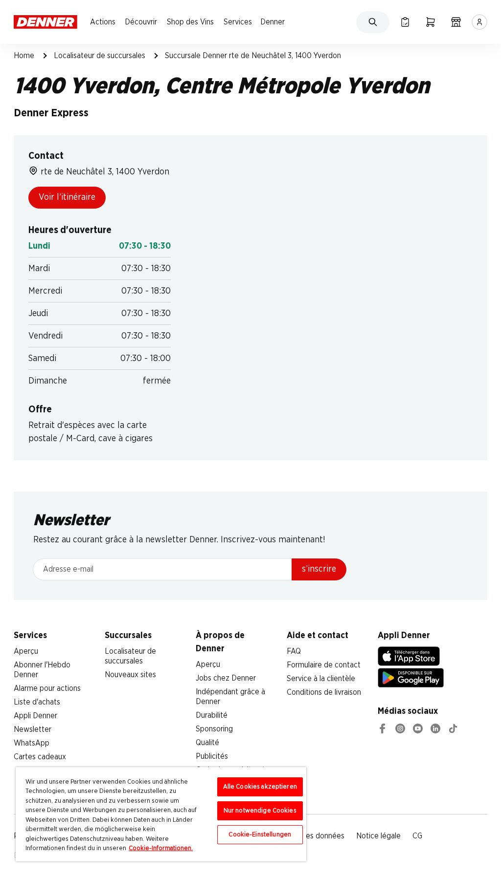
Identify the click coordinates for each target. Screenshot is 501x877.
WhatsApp (31, 743)
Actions (102, 22)
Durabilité (212, 715)
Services (238, 22)
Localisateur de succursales (99, 56)
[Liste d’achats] (405, 22)
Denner (272, 22)
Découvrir (141, 22)
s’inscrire (319, 569)
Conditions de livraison (324, 692)
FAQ (294, 651)
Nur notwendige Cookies (260, 811)
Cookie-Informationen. (161, 848)
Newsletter (32, 729)
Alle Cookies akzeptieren (260, 787)
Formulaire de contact (324, 665)
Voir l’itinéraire (67, 197)
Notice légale (378, 836)
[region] (161, 814)
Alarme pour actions (47, 688)
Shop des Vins (190, 22)
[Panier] (430, 22)
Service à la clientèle (321, 679)
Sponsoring (214, 729)
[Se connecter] (479, 22)
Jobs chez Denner (226, 678)
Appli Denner (35, 716)
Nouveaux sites (130, 675)
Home (24, 56)
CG (417, 836)
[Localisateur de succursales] (456, 22)
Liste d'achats (37, 702)
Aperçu (26, 651)
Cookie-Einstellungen (259, 835)
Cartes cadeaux (40, 757)
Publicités (212, 756)
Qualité (207, 743)
